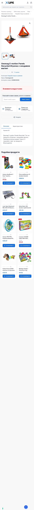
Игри (29, 11)
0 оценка (16, 72)
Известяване (26, 99)
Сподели (18, 117)
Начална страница (6, 11)
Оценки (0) (6, 130)
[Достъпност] (26, 507)
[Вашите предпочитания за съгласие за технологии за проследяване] (2, 508)
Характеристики (18, 126)
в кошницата (10, 183)
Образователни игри (7, 13)
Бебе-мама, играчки (19, 11)
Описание (6, 126)
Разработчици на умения (22, 13)
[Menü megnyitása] (2, 2)
